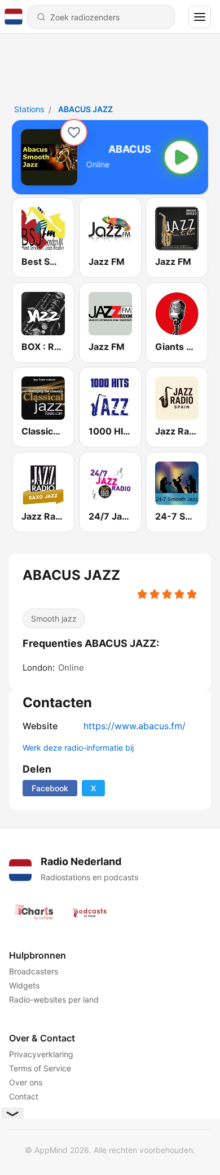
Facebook (50, 788)
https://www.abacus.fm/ (134, 725)
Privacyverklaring (41, 1054)
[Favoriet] (73, 132)
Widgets (24, 985)
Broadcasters (33, 971)
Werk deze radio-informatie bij (78, 747)
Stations (29, 109)
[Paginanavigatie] (199, 17)
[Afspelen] (181, 157)
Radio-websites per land (54, 999)
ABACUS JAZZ (85, 109)
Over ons (25, 1082)
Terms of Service (40, 1068)
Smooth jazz (54, 618)
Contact (23, 1096)
